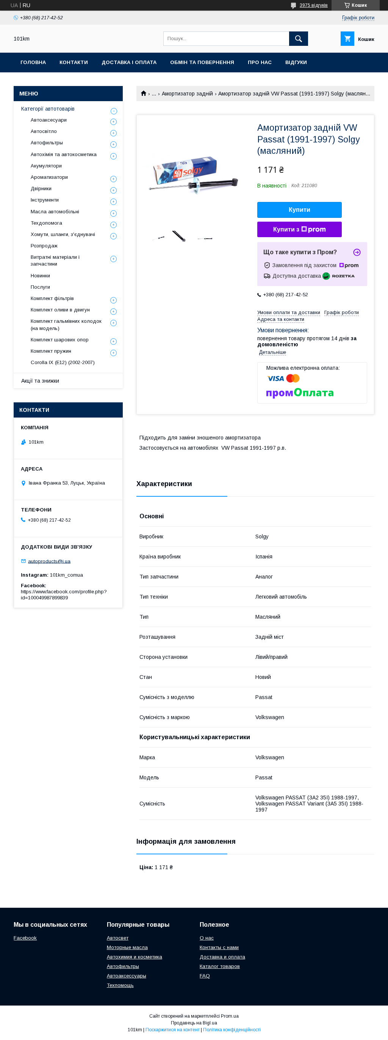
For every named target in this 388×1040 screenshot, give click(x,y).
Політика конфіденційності (232, 1029)
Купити (299, 209)
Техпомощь (120, 985)
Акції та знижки (40, 381)
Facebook (25, 938)
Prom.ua (230, 1016)
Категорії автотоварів (48, 109)
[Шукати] (298, 38)
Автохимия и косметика (134, 957)
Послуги (40, 287)
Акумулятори (46, 166)
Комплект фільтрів (52, 298)
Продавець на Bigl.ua (194, 1023)
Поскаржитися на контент (173, 1029)
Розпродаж (44, 246)
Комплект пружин (51, 351)
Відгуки (296, 62)
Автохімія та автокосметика (64, 154)
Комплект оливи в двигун (60, 310)
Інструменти (45, 200)
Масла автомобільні (55, 211)
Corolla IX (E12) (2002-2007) (63, 362)
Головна (33, 62)
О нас (207, 938)
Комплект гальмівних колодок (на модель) (66, 324)
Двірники (41, 188)
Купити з (286, 229)
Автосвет (117, 938)
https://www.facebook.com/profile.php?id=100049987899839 (64, 595)
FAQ (205, 976)
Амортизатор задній (187, 94)
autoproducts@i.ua (49, 561)
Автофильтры (47, 142)
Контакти (73, 62)
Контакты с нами (219, 947)
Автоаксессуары (126, 976)
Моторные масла (127, 947)
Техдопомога (46, 223)
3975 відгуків (314, 5)
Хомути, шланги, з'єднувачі (63, 234)
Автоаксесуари (49, 120)
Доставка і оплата (129, 62)
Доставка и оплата (222, 957)
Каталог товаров (220, 966)
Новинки (40, 275)
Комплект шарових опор (60, 339)
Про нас (260, 62)
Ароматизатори (49, 177)
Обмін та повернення (202, 62)
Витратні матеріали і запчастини (55, 260)
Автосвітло (44, 131)
